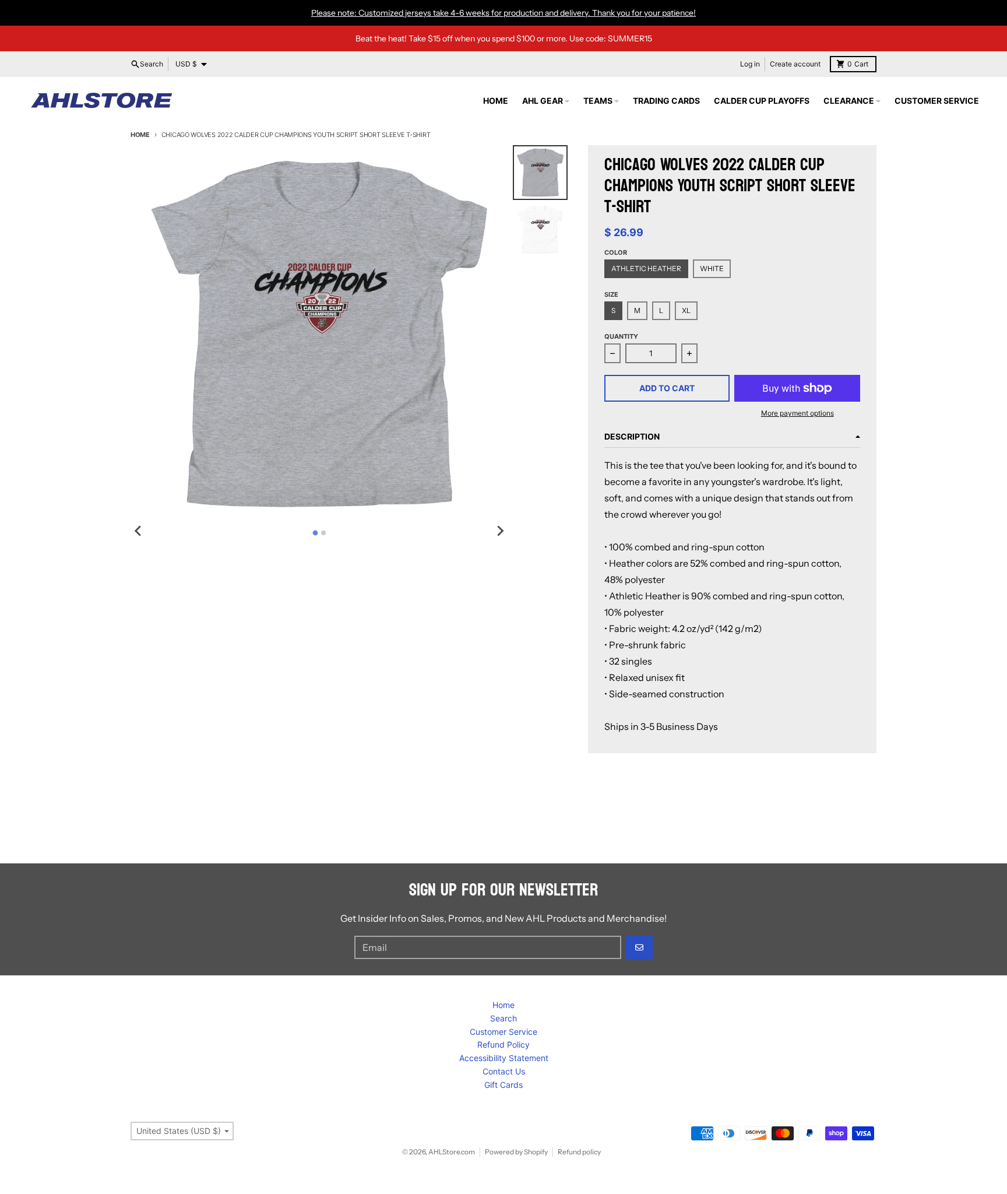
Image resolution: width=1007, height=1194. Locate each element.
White (712, 268)
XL (686, 310)
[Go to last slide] (139, 531)
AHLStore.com (451, 1151)
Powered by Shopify (516, 1151)
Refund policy (579, 1151)
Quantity (621, 336)
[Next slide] (500, 531)
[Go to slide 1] (315, 532)
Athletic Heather (646, 268)
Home (140, 135)
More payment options (797, 413)
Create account (795, 63)
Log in (750, 63)
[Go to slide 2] (323, 533)
